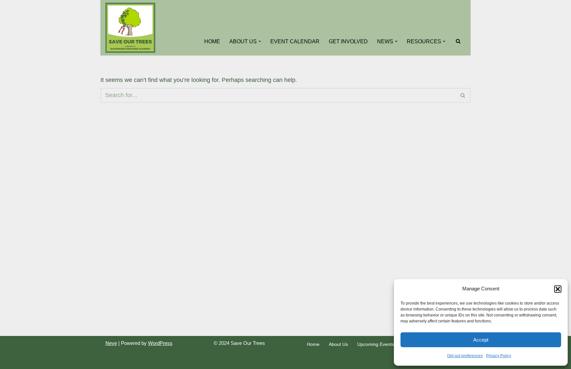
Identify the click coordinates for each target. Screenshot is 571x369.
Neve (111, 343)
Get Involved (348, 41)
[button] (557, 289)
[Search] (458, 41)
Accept (480, 340)
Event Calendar (295, 41)
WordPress (160, 343)
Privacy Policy (498, 355)
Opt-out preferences (465, 355)
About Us (338, 344)
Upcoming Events (375, 344)
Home (212, 41)
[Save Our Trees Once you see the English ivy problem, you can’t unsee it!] (130, 28)
